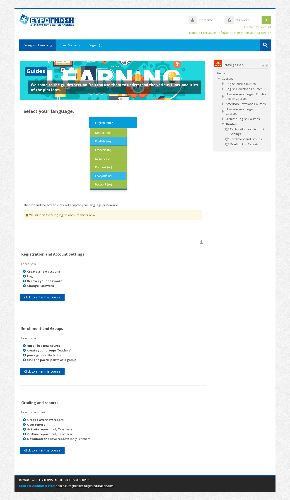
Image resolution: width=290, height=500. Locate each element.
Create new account (257, 27)
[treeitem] (242, 73)
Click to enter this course (42, 297)
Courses (227, 78)
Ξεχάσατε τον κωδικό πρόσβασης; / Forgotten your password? (229, 33)
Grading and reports (39, 402)
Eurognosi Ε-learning (38, 45)
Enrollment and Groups (42, 328)
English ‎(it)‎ (95, 45)
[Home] (47, 20)
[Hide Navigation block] (263, 65)
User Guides (69, 45)
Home (221, 73)
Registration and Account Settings (52, 254)
